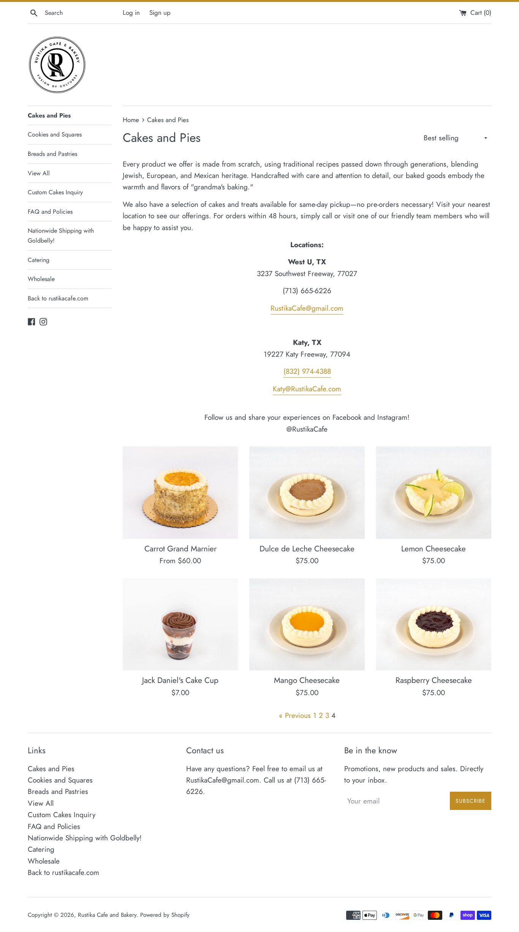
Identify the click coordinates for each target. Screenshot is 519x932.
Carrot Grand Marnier (180, 548)
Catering (38, 260)
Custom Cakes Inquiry (55, 192)
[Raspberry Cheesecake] (433, 624)
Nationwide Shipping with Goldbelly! (61, 235)
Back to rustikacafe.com (58, 298)
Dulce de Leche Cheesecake (307, 548)
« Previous (295, 715)
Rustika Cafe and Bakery (107, 915)
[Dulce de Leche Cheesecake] (306, 492)
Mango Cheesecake (307, 680)
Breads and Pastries (52, 153)
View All (39, 173)
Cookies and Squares (55, 134)
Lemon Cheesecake (433, 548)
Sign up (160, 12)
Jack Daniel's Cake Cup (180, 680)
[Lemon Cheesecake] (433, 492)
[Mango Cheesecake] (306, 624)
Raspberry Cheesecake (434, 680)
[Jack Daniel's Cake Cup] (180, 624)
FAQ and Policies (50, 211)
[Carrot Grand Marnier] (180, 492)
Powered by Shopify (165, 915)
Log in (131, 12)
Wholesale (41, 279)
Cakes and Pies (49, 115)
